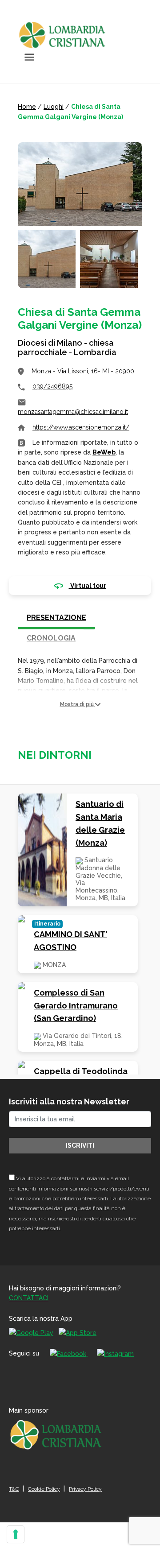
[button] (80, 704)
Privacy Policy (85, 1489)
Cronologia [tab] (51, 638)
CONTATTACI (28, 1298)
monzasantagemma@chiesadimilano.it (73, 411)
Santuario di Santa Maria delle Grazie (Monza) (100, 823)
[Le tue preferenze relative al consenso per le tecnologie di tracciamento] (15, 1534)
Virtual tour (87, 585)
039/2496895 (52, 386)
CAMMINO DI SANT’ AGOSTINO (70, 941)
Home (27, 106)
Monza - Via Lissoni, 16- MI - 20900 (83, 371)
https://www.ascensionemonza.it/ (80, 427)
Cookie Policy (44, 1489)
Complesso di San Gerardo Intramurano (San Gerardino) (76, 1005)
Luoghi (54, 106)
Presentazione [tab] (56, 617)
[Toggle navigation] (29, 57)
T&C (14, 1489)
